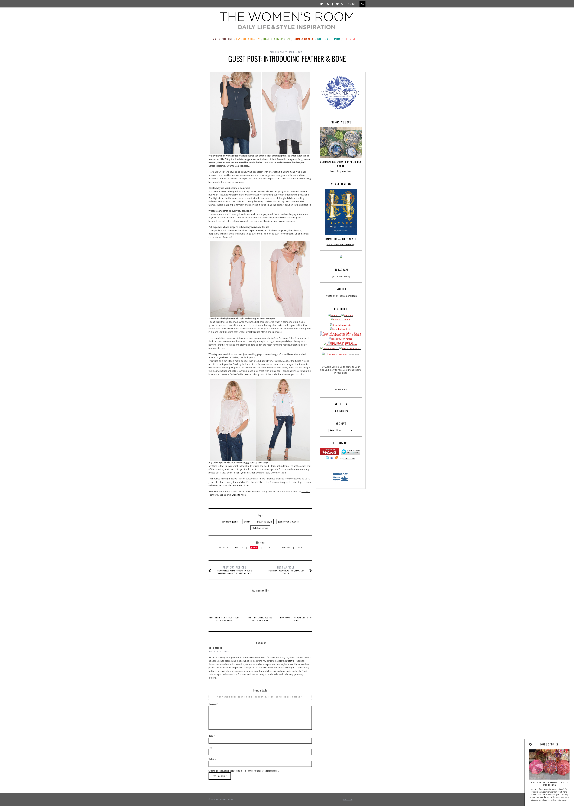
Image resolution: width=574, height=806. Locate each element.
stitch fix (290, 660)
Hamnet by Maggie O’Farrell (340, 239)
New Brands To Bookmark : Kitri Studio (296, 619)
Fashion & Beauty (248, 39)
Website (212, 759)
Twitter (239, 547)
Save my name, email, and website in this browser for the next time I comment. (245, 770)
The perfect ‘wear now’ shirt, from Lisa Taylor (286, 570)
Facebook (223, 547)
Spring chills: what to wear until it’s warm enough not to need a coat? (234, 570)
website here (239, 494)
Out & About (352, 39)
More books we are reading (341, 244)
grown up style (264, 521)
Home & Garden (304, 39)
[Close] (530, 744)
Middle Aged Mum (328, 39)
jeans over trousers (288, 521)
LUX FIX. (305, 491)
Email (299, 547)
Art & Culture (223, 39)
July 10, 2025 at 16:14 (219, 651)
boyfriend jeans (230, 521)
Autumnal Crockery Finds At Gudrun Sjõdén (340, 164)
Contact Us (349, 458)
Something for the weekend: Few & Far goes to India (549, 783)
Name (212, 735)
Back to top (347, 799)
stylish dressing (260, 527)
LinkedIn (286, 547)
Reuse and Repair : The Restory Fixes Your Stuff (224, 619)
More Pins (354, 354)
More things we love (340, 170)
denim (247, 521)
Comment (213, 704)
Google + (269, 547)
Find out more (341, 410)
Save (255, 548)
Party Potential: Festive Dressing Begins (260, 619)
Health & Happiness (276, 39)
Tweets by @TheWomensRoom (340, 295)
